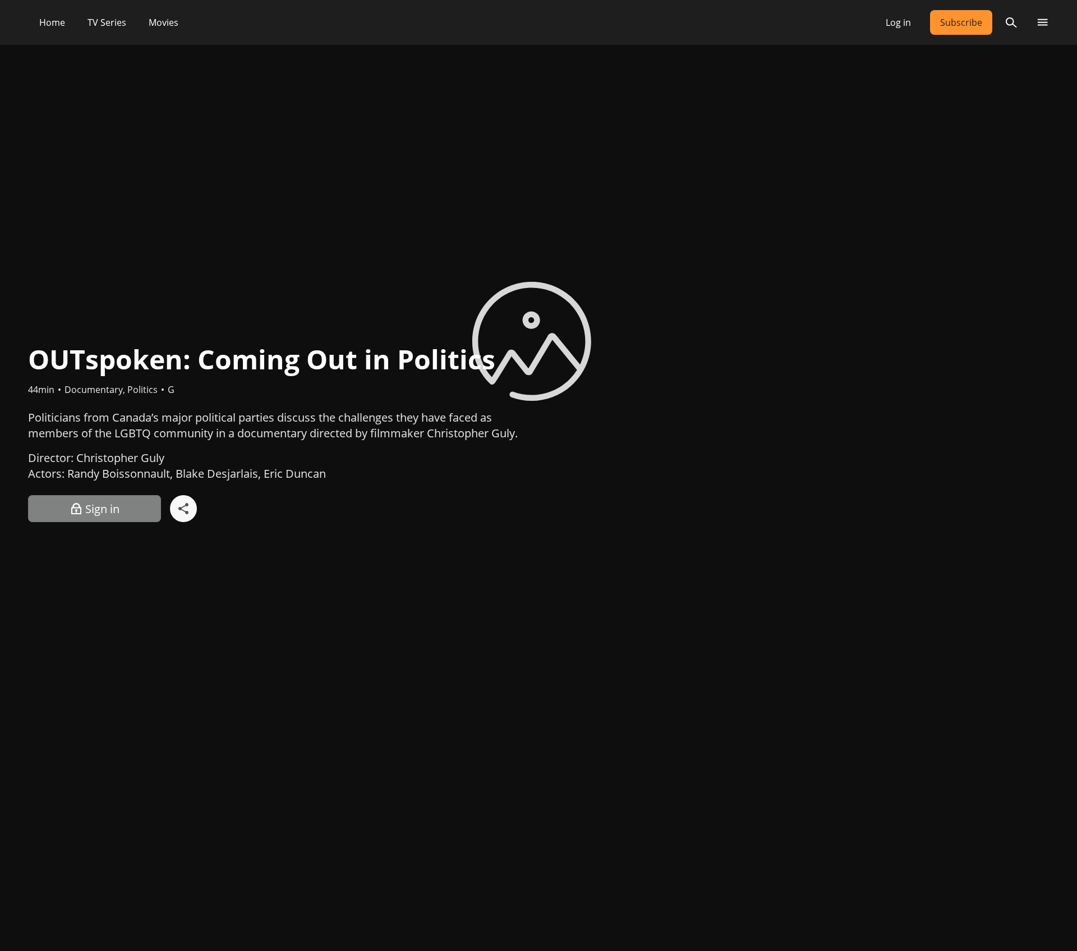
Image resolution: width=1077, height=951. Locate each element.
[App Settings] (1042, 22)
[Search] (1011, 22)
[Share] (183, 508)
